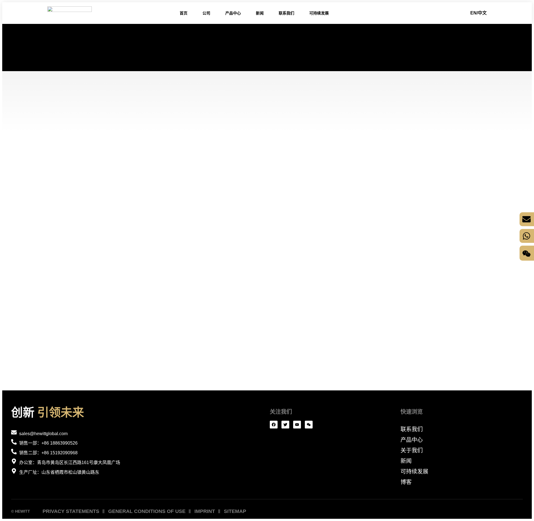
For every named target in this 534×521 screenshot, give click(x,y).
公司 (206, 13)
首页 (183, 13)
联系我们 (286, 13)
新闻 (260, 13)
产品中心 (233, 13)
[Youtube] (297, 424)
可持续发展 (319, 13)
